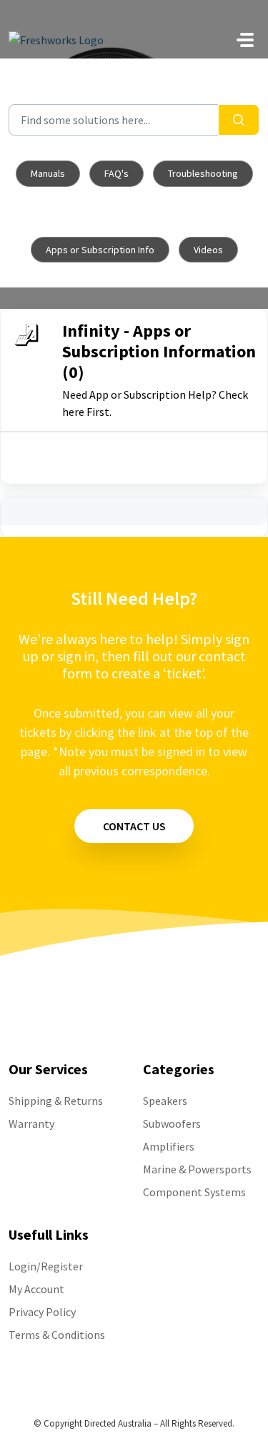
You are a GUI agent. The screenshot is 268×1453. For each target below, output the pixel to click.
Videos (208, 249)
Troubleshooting (203, 173)
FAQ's (116, 173)
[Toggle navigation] (245, 40)
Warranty (31, 1123)
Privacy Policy (42, 1312)
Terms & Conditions (57, 1334)
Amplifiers (168, 1146)
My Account (36, 1289)
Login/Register (46, 1266)
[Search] (238, 120)
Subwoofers (172, 1123)
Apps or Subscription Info (100, 249)
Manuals (48, 173)
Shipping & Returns (56, 1100)
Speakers (165, 1100)
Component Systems (194, 1192)
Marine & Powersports (197, 1169)
